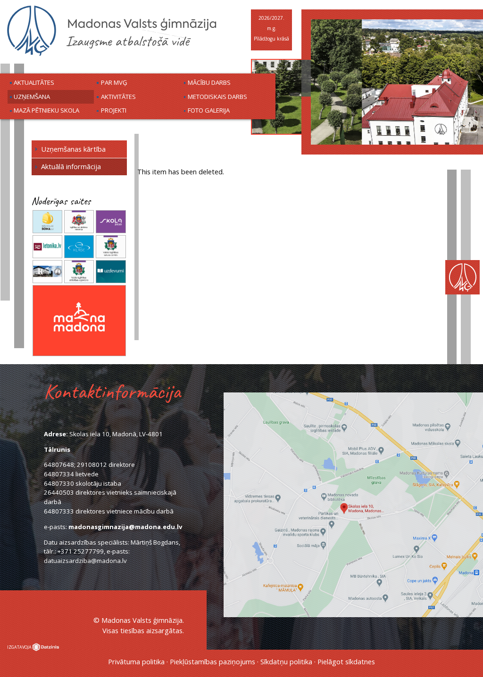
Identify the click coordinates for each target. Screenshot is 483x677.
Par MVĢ (114, 82)
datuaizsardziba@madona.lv (85, 560)
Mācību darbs (209, 82)
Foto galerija (209, 110)
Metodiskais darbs (217, 96)
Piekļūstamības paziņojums (212, 661)
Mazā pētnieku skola (46, 110)
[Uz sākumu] (112, 54)
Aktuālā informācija (71, 166)
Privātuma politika (136, 661)
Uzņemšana (32, 96)
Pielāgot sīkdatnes (346, 661)
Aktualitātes (34, 82)
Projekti (113, 110)
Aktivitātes (118, 96)
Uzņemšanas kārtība (73, 149)
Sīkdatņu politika (286, 661)
